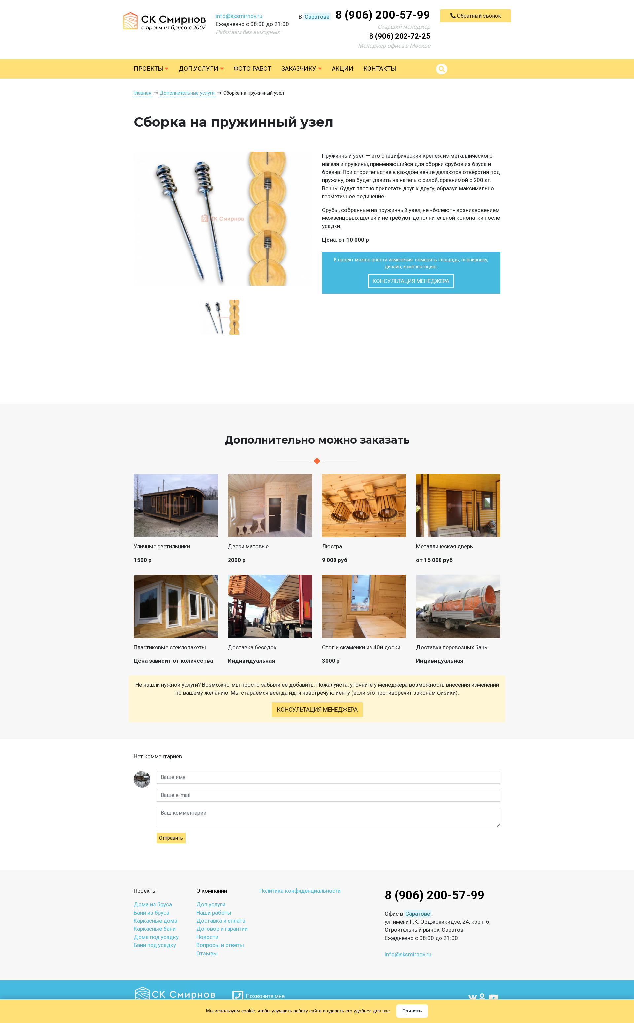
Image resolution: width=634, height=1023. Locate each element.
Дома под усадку (156, 937)
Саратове (317, 16)
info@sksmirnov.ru (239, 16)
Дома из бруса (153, 904)
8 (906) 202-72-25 (399, 36)
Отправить (171, 838)
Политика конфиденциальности (300, 890)
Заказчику (299, 68)
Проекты (149, 68)
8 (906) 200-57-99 (382, 14)
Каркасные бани (155, 928)
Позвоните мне (264, 996)
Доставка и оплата (220, 920)
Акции (342, 68)
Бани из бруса (151, 912)
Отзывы (207, 953)
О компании (211, 890)
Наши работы (213, 912)
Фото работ (252, 68)
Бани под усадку (155, 945)
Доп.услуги (199, 68)
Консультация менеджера (411, 281)
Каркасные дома (155, 920)
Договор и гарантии (222, 928)
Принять (412, 1010)
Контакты (379, 68)
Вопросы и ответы (220, 945)
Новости (207, 937)
